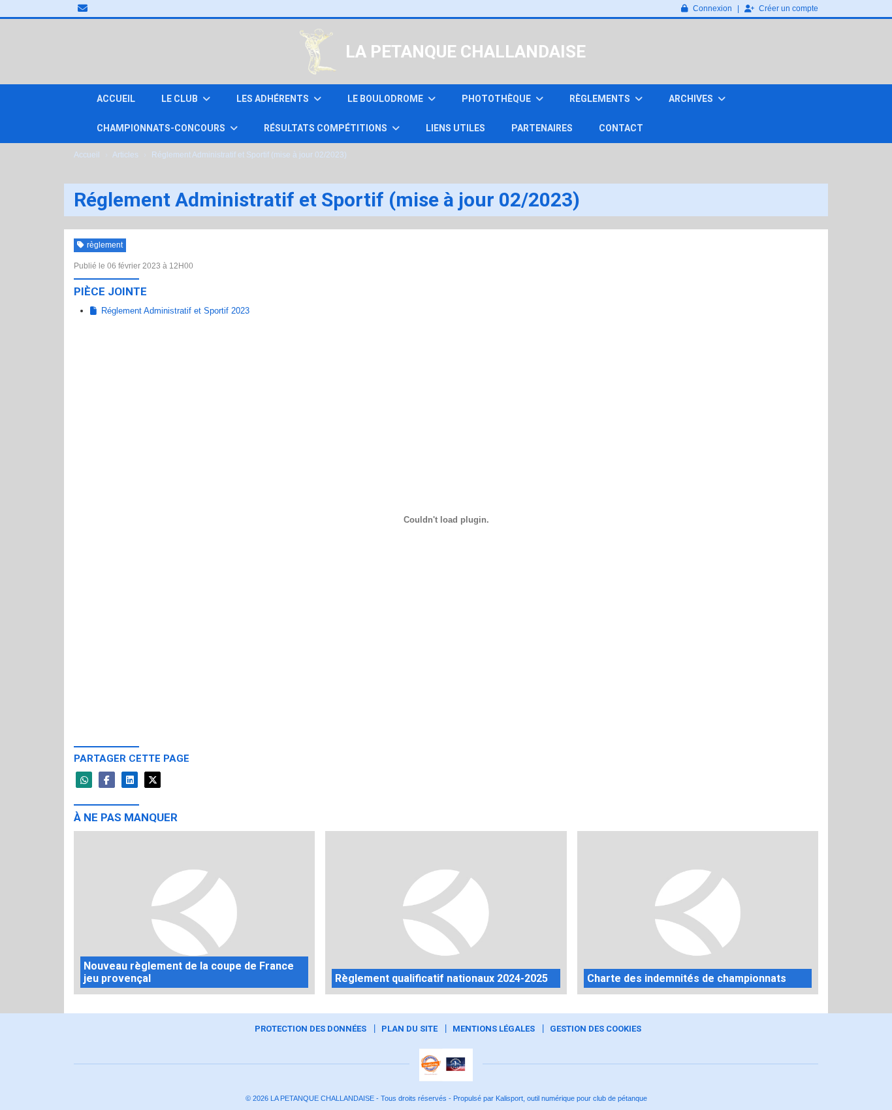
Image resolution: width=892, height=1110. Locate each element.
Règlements (600, 98)
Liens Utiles (455, 128)
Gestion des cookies (595, 1029)
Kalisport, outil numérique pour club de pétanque (571, 1098)
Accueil (116, 98)
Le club (180, 98)
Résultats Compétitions (326, 128)
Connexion (712, 8)
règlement (105, 245)
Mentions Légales (494, 1029)
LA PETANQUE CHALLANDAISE (465, 51)
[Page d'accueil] (318, 51)
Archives (692, 98)
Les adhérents (273, 98)
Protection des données (310, 1029)
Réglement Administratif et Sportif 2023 (175, 311)
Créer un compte (788, 8)
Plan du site (409, 1029)
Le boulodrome (386, 98)
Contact (621, 128)
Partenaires (542, 128)
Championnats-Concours (162, 128)
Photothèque (497, 98)
